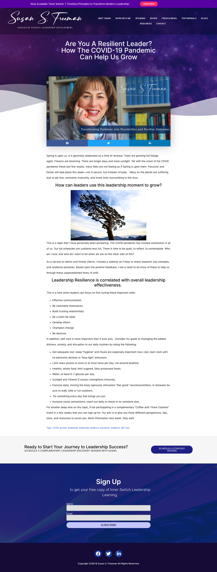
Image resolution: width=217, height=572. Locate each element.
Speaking (140, 18)
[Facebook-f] (98, 553)
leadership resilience (89, 427)
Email (69, 513)
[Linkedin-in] (118, 553)
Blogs (204, 18)
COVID (55, 427)
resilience (115, 427)
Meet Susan (104, 18)
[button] (67, 143)
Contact (161, 23)
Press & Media (169, 18)
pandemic (105, 427)
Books (153, 18)
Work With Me (123, 18)
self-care (125, 427)
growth (63, 427)
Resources (146, 23)
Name (69, 504)
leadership (73, 427)
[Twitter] (108, 553)
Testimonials (188, 18)
